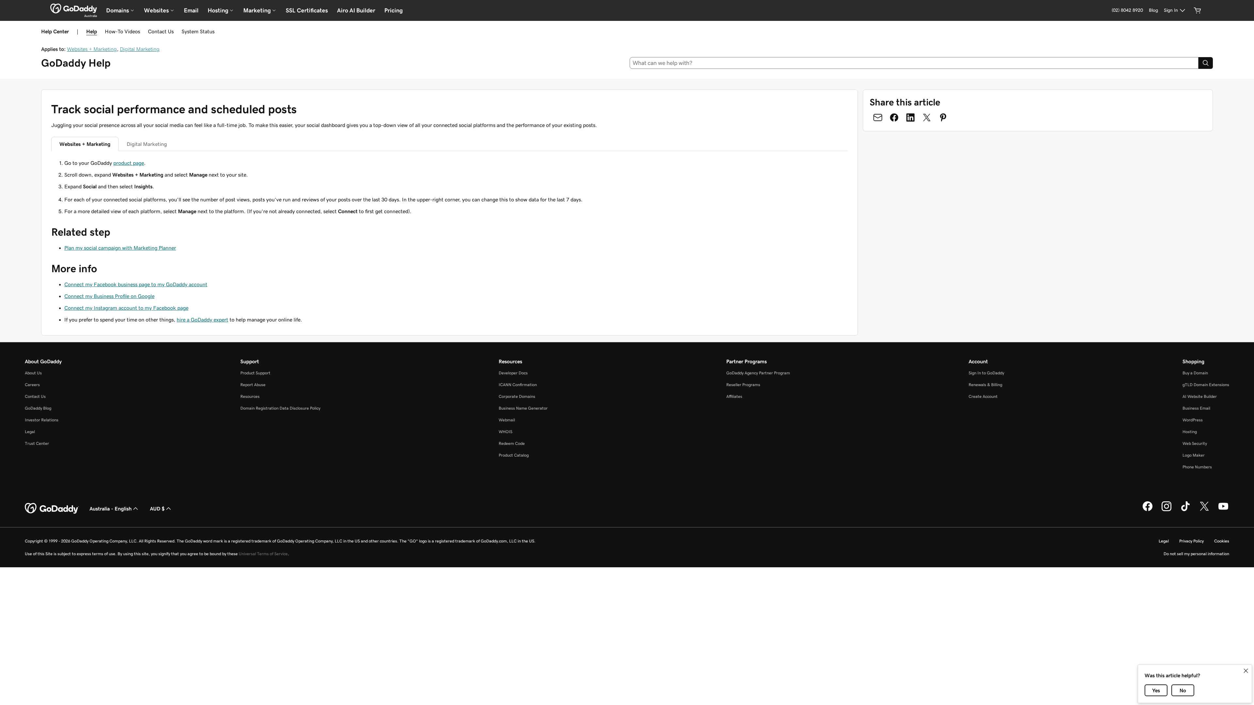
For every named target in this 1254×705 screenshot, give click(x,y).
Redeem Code (512, 443)
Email (191, 10)
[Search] (1205, 63)
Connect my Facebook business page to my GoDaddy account (135, 284)
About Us (33, 373)
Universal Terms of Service (263, 554)
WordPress (1192, 420)
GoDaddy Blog (38, 408)
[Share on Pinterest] (943, 117)
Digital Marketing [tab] (147, 144)
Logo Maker (1193, 455)
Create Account (983, 396)
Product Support (255, 373)
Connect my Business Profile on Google (109, 296)
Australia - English (110, 508)
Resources (250, 396)
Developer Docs (513, 373)
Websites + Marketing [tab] (84, 144)
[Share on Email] (878, 117)
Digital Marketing (140, 49)
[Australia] (73, 8)
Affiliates (734, 396)
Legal (30, 432)
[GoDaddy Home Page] (52, 508)
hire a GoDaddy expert (202, 319)
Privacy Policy (1191, 541)
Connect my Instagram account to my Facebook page (126, 307)
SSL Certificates (307, 10)
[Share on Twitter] (927, 117)
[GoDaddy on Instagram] (1166, 510)
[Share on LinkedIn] (910, 117)
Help (91, 31)
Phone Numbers (1197, 467)
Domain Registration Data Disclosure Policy (280, 408)
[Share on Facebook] (894, 117)
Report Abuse (252, 385)
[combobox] (914, 63)
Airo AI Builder (356, 10)
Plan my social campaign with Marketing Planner (120, 247)
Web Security (1194, 443)
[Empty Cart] (1197, 10)
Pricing (393, 10)
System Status (198, 31)
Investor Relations (41, 420)
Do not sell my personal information (1196, 554)
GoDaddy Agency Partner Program (758, 373)
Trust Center (37, 443)
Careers (32, 385)
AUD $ (157, 508)
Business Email (1196, 408)
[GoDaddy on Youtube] (1223, 510)
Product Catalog (514, 455)
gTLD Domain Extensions (1205, 385)
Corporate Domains (517, 396)
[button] (1246, 671)
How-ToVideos (122, 31)
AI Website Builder (1199, 396)
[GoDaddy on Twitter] (1204, 510)
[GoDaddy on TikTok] (1185, 510)
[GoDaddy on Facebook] (1147, 510)
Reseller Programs (743, 385)
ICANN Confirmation (518, 385)
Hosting (1189, 432)
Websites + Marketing (92, 49)
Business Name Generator (523, 408)
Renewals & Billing (985, 385)
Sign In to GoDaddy (986, 373)
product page (128, 162)
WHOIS (505, 432)
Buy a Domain (1195, 373)
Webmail (507, 420)
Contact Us (161, 31)
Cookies (1221, 541)
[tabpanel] (449, 174)
